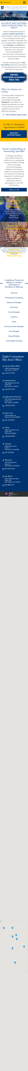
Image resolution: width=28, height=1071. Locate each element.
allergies (10, 45)
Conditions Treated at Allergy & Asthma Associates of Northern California (14, 283)
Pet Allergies (14, 331)
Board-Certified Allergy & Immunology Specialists (14, 150)
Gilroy (7, 427)
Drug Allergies (14, 336)
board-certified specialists (13, 34)
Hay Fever (14, 307)
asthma (20, 45)
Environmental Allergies (14, 326)
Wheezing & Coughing (14, 298)
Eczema (14, 317)
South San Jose (10, 380)
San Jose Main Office (12, 366)
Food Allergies (14, 312)
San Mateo (9, 476)
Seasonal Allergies (14, 302)
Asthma (14, 293)
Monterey (8, 460)
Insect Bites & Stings (14, 341)
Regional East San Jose (13, 397)
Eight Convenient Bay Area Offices (13, 358)
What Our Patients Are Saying (12, 90)
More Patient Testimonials (16, 114)
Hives (14, 322)
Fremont (8, 444)
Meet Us (13, 190)
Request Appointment (14, 134)
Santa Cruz (9, 413)
